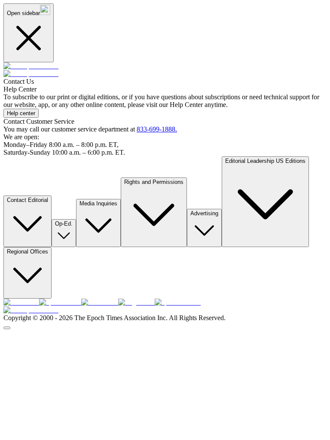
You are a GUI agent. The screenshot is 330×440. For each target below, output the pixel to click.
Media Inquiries (98, 203)
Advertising (204, 213)
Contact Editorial (27, 200)
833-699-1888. (157, 129)
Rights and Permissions (153, 182)
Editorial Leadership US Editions (265, 161)
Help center (21, 113)
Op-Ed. (64, 223)
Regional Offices (27, 251)
